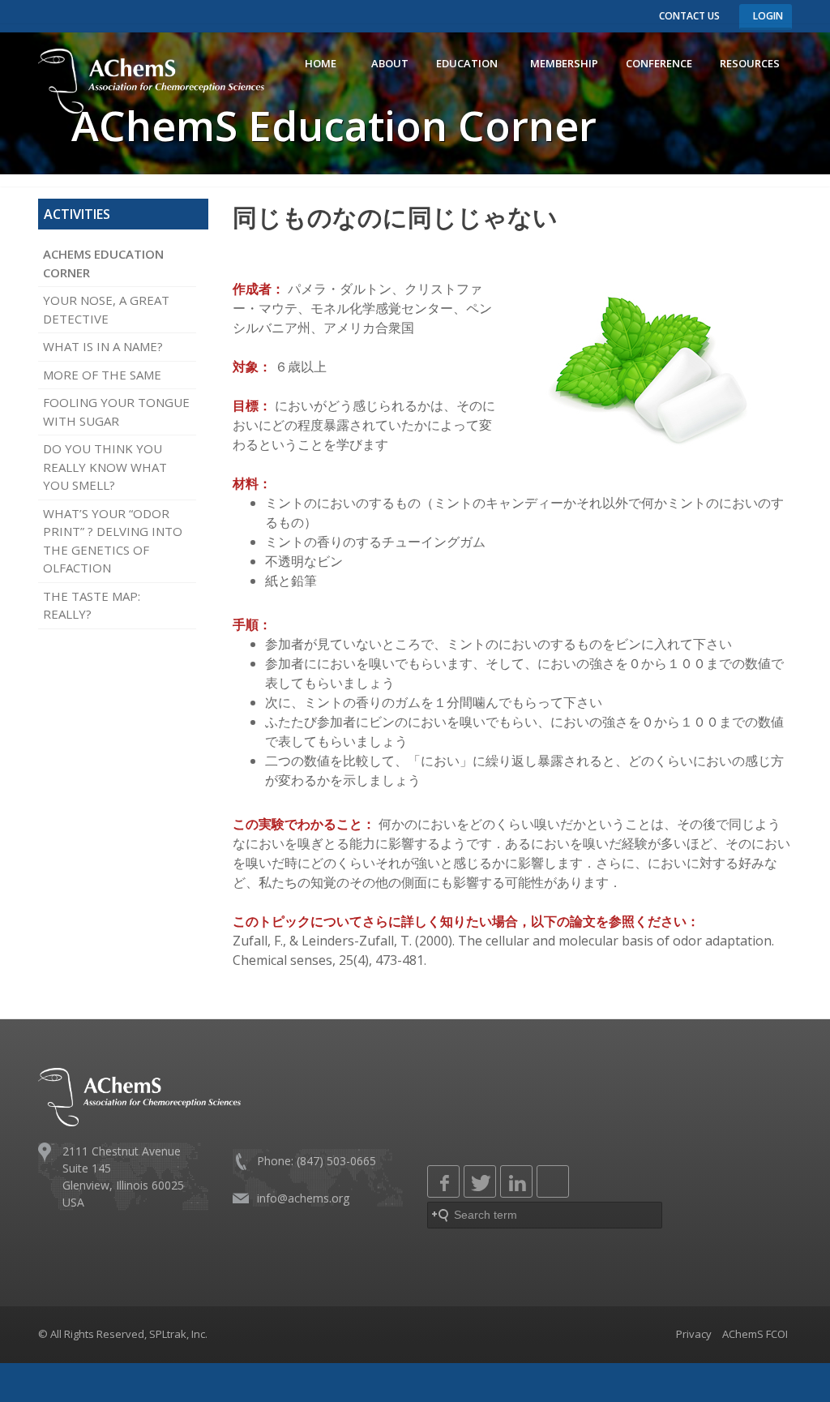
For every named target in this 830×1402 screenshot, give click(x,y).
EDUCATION (469, 63)
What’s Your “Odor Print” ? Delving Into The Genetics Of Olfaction (112, 541)
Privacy (694, 1334)
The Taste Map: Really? (91, 605)
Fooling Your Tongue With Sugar (116, 411)
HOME (324, 63)
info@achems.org (303, 1198)
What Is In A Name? (103, 346)
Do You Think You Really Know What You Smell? (105, 466)
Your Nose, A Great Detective (106, 309)
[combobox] (544, 1215)
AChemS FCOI (755, 1334)
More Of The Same (102, 375)
